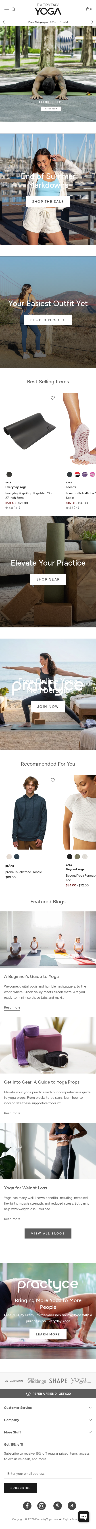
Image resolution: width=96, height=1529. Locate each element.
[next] (92, 22)
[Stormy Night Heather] (16, 856)
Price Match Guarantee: (48, 22)
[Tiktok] (72, 1505)
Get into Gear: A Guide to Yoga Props (41, 1082)
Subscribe (20, 1487)
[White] (85, 856)
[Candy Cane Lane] (77, 474)
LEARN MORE (48, 1334)
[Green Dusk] (77, 856)
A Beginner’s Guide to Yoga (31, 976)
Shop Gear (48, 579)
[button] (12, 507)
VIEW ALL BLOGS (48, 1233)
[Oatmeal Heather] (9, 856)
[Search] (13, 9)
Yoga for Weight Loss (25, 1188)
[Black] (9, 474)
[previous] (4, 22)
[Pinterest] (57, 1505)
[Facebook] (27, 1505)
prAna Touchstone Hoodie (23, 872)
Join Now (48, 707)
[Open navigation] (6, 9)
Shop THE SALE (48, 202)
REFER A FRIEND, (52, 1394)
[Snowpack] (69, 474)
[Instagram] (42, 1505)
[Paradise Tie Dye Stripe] (92, 474)
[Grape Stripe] (85, 474)
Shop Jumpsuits (48, 320)
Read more (12, 1007)
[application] (84, 1517)
